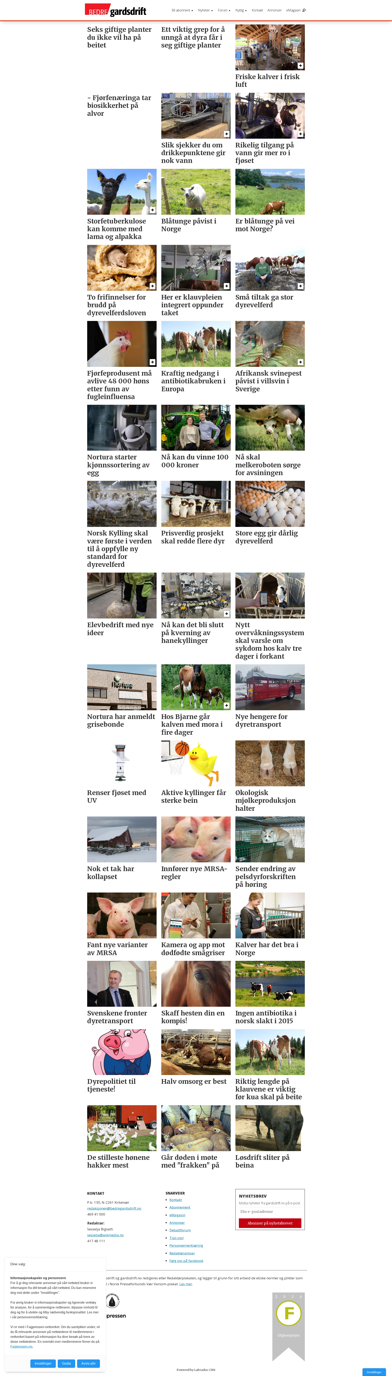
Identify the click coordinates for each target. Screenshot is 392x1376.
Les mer (185, 1284)
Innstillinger (374, 1372)
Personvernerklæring (186, 1245)
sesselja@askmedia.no (105, 1235)
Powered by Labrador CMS (196, 1370)
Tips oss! (176, 1238)
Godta (66, 1363)
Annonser (274, 10)
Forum (222, 10)
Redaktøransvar (182, 1253)
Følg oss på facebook (186, 1260)
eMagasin (293, 10)
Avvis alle (88, 1363)
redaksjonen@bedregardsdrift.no (114, 1208)
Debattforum (180, 1230)
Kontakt (257, 10)
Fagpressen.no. (21, 1346)
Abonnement (179, 1207)
